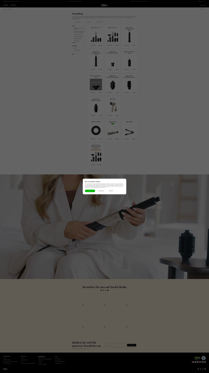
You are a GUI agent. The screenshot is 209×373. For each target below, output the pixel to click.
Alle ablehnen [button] (101, 190)
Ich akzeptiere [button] (90, 190)
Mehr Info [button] (111, 190)
